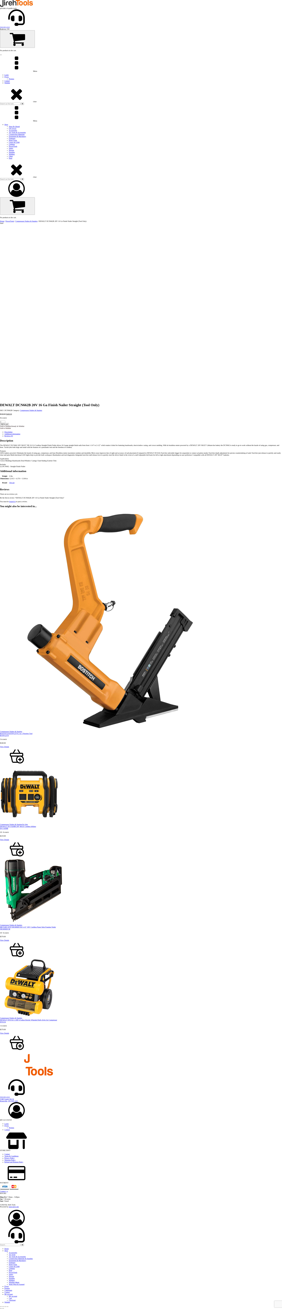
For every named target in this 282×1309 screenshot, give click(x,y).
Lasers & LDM (14, 142)
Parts (10, 158)
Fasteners (12, 138)
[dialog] (141, 1256)
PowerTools (13, 146)
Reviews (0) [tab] (8, 436)
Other (11, 156)
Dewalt (11, 483)
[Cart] (17, 39)
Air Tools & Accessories (17, 132)
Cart (10, 1298)
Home (2, 221)
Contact (7, 81)
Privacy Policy (9, 1158)
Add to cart (4, 424)
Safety (11, 148)
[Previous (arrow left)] (1, 1308)
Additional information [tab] (12, 434)
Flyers (6, 77)
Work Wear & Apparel (16, 1284)
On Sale (25, 824)
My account (8, 1294)
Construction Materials (17, 134)
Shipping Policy (10, 1160)
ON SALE (12, 128)
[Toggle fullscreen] (3, 1306)
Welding (12, 154)
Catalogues (8, 1290)
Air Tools (12, 1255)
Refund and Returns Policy (13, 1162)
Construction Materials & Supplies (21, 1259)
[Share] (5, 1306)
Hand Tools (13, 140)
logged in (12, 502)
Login (6, 75)
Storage (11, 150)
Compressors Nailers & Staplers (26, 221)
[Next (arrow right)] (3, 1308)
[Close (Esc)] (7, 1306)
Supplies (12, 152)
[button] (12, 426)
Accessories (13, 130)
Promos (11, 79)
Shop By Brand (14, 126)
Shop (6, 125)
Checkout (12, 1300)
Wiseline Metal (14, 1282)
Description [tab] (8, 432)
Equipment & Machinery (17, 136)
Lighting (12, 144)
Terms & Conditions (11, 1156)
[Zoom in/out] (1, 1306)
